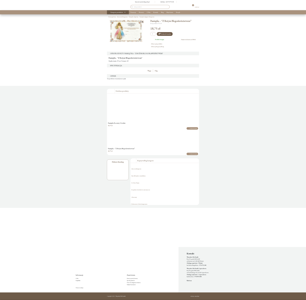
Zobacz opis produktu (156, 44)
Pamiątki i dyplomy (133, 17)
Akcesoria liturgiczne (122, 17)
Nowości (141, 12)
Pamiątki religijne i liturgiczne (146, 17)
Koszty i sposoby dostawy (132, 278)
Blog (162, 12)
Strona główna (112, 17)
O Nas (148, 12)
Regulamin (78, 280)
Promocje (133, 12)
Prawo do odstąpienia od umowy (134, 282)
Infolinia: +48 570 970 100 (167, 2)
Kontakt (155, 12)
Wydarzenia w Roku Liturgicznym (139, 204)
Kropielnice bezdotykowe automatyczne (140, 190)
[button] (142, 22)
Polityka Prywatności (131, 284)
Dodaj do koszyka (166, 34)
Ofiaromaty (134, 197)
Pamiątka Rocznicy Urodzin (116, 123)
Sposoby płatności (131, 280)
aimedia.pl (197, 296)
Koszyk (178, 12)
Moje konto (169, 12)
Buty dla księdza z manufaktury (138, 176)
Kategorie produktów (117, 12)
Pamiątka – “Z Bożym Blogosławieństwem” (121, 148)
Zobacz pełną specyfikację (157, 46)
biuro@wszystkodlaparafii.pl (142, 2)
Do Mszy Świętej (135, 183)
